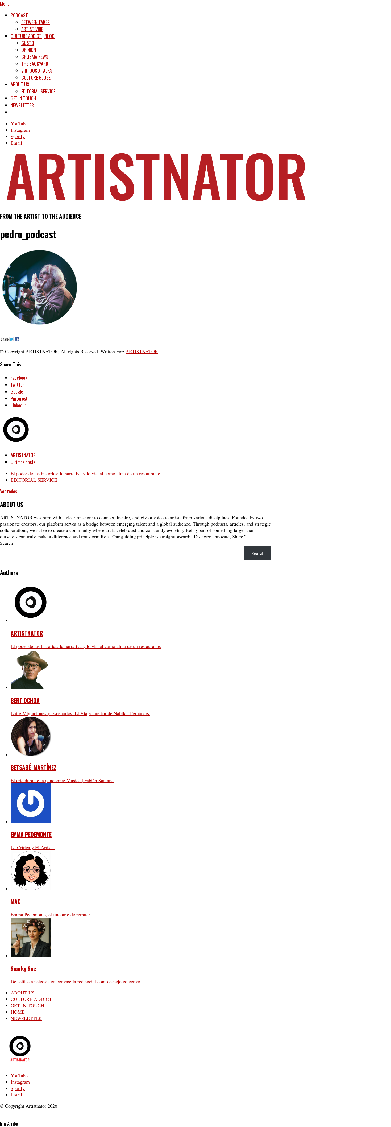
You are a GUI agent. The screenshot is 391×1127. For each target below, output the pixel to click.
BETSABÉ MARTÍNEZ (33, 767)
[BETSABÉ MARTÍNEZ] (31, 754)
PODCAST (19, 15)
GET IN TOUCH (23, 98)
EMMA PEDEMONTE (31, 834)
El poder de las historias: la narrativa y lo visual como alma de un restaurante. (86, 473)
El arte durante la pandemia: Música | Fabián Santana (62, 780)
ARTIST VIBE (32, 29)
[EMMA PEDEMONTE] (31, 821)
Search (6, 543)
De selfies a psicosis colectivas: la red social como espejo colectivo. (76, 981)
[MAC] (31, 888)
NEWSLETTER (22, 105)
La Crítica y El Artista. (33, 847)
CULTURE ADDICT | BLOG (33, 35)
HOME (18, 1012)
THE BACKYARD (34, 63)
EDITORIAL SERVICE (38, 91)
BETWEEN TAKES (35, 22)
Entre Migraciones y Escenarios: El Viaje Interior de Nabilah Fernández (80, 713)
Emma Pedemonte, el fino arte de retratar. (51, 914)
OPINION (28, 49)
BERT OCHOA (25, 700)
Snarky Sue (23, 968)
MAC (16, 901)
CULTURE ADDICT (31, 999)
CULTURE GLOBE (36, 77)
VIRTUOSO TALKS (36, 70)
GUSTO (27, 42)
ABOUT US (20, 84)
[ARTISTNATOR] (31, 620)
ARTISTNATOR (142, 351)
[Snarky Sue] (31, 955)
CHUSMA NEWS (34, 56)
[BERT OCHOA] (31, 687)
